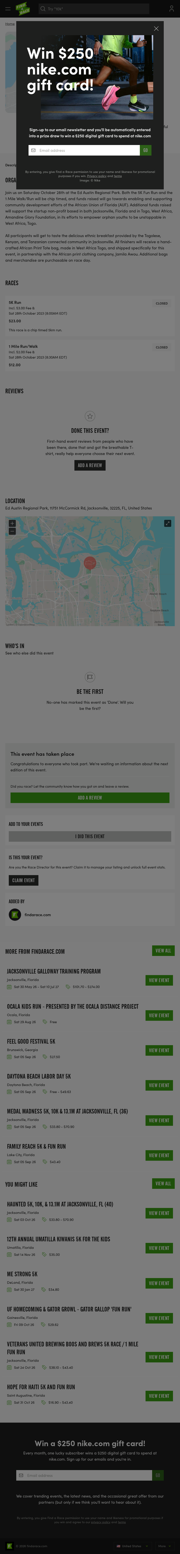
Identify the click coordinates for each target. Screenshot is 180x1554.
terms (118, 176)
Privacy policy (96, 176)
